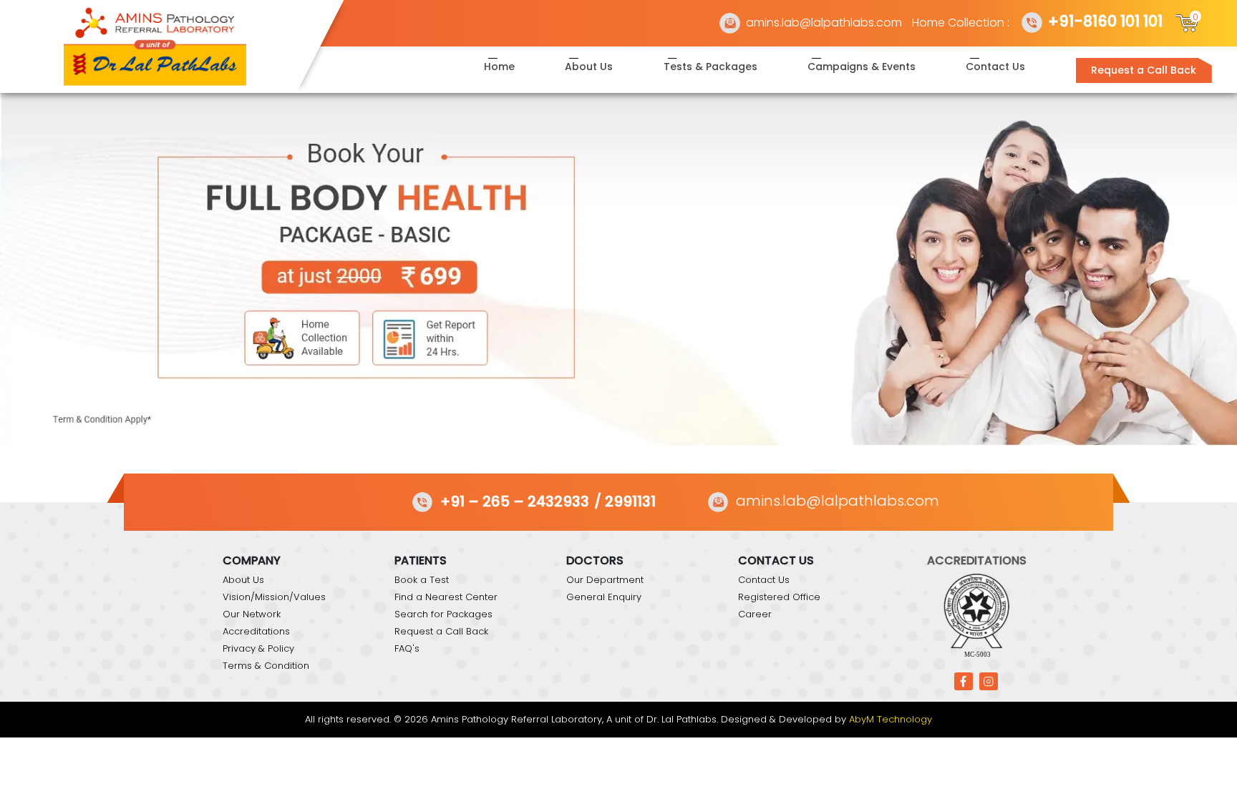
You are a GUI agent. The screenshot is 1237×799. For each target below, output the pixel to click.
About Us (589, 66)
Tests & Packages (710, 66)
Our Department (605, 580)
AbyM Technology (890, 719)
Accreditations (256, 631)
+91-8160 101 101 (1105, 21)
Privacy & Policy (258, 648)
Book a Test (421, 580)
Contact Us (995, 66)
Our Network (252, 614)
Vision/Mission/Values (274, 597)
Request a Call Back (1143, 70)
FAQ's (406, 648)
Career (755, 614)
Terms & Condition (266, 665)
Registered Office (779, 597)
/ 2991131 (625, 501)
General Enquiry (603, 597)
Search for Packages (443, 614)
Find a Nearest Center (446, 597)
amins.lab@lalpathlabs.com (824, 22)
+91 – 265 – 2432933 (514, 501)
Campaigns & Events (861, 66)
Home (499, 66)
